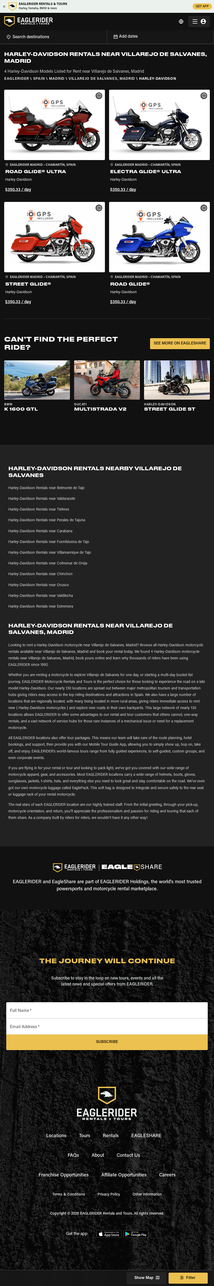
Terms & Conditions (68, 1195)
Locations (56, 1136)
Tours (84, 1136)
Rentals (111, 1136)
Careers (167, 1175)
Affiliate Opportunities (124, 1175)
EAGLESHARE (146, 1136)
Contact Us (128, 1155)
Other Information (147, 1195)
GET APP (202, 6)
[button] (54, 142)
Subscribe (107, 1042)
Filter (190, 1278)
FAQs (73, 1155)
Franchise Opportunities (64, 1175)
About (98, 1155)
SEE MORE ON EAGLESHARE (180, 343)
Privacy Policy (109, 1195)
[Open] (106, 36)
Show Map (143, 1278)
